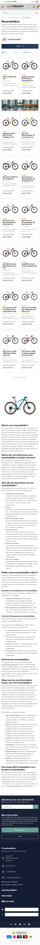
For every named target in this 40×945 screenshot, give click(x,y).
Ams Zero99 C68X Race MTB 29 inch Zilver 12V (29, 309)
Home (3, 18)
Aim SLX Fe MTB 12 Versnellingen (10, 178)
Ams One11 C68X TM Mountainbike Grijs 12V (9, 353)
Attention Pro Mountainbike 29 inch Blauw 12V (28, 179)
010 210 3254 (10, 866)
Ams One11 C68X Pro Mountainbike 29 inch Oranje (28, 353)
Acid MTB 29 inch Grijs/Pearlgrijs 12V (29, 265)
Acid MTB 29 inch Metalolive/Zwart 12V (9, 266)
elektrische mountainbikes (10, 665)
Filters (18, 46)
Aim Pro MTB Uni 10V (9, 78)
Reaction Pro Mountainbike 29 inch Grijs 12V (28, 222)
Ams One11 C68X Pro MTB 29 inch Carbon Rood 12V (9, 309)
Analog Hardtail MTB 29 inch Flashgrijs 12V (28, 79)
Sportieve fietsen (13, 18)
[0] (37, 7)
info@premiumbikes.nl (13, 878)
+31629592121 (11, 872)
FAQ (20, 836)
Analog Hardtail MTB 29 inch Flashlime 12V (9, 135)
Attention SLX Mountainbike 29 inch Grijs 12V (9, 222)
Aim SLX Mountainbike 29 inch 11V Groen (28, 135)
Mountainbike (26, 18)
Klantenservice (20, 830)
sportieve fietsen (15, 786)
